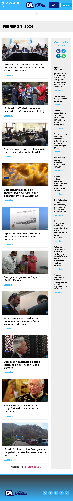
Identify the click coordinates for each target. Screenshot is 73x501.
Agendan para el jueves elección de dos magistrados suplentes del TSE (24, 150)
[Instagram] (18, 3)
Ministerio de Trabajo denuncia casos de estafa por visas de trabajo (24, 110)
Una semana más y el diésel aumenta (60, 98)
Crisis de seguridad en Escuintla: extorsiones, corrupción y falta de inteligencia (60, 118)
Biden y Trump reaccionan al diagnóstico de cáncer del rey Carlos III (21, 408)
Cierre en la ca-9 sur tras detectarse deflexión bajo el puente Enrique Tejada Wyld (60, 141)
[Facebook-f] (61, 493)
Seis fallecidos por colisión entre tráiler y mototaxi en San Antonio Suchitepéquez (60, 206)
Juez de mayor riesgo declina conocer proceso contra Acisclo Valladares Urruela (22, 321)
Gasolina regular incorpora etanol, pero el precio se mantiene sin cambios (60, 183)
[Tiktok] (14, 3)
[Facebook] (3, 3)
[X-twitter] (7, 3)
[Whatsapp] (3, 7)
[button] (36, 13)
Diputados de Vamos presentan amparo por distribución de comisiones (22, 236)
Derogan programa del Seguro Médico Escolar (21, 279)
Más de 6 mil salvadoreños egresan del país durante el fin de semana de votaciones (25, 452)
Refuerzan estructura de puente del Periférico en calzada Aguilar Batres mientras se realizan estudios (60, 256)
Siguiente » (34, 466)
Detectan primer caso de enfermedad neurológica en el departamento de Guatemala (21, 192)
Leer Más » (8, 75)
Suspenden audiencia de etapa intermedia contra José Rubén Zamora (22, 364)
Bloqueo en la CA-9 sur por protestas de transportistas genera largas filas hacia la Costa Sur (60, 80)
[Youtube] (10, 3)
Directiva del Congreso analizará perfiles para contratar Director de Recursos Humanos (24, 67)
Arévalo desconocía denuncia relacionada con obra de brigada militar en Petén (61, 282)
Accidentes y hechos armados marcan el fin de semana (61, 162)
